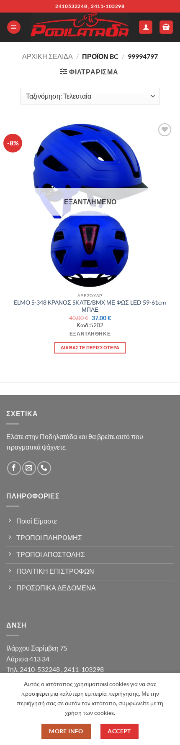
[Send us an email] (29, 468)
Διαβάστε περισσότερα (90, 347)
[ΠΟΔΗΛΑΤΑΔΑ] (79, 27)
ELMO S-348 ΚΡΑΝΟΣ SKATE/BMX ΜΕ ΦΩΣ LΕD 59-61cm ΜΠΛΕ (90, 306)
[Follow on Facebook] (14, 468)
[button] (14, 27)
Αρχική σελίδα (47, 56)
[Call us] (44, 468)
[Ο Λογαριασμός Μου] (145, 27)
